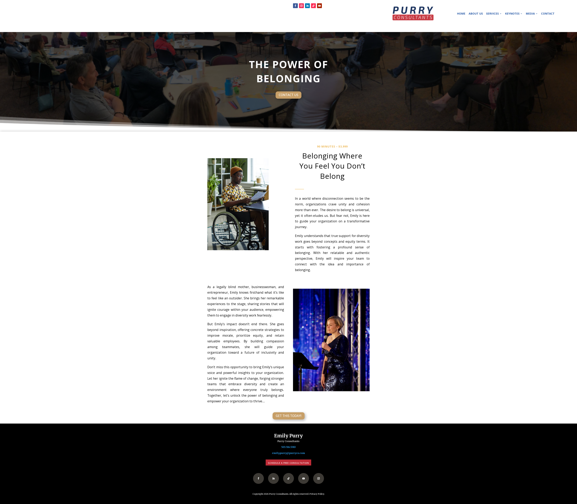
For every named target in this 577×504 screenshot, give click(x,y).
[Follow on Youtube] (319, 5)
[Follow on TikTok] (313, 5)
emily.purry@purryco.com (288, 453)
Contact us (288, 95)
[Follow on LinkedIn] (307, 5)
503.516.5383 (222, 6)
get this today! (288, 416)
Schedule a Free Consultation (288, 462)
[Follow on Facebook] (295, 5)
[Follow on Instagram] (301, 5)
